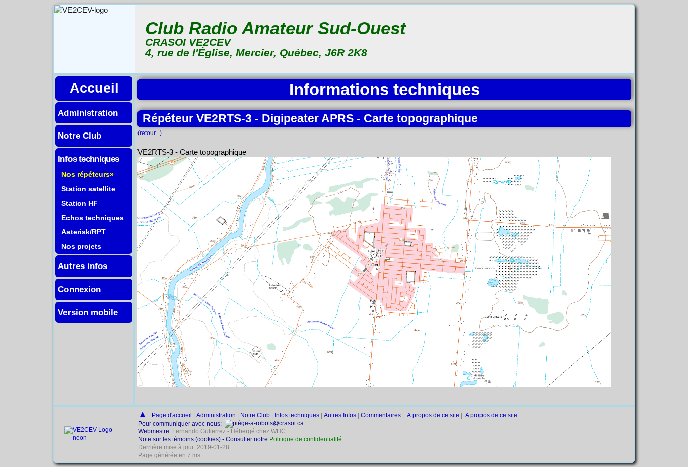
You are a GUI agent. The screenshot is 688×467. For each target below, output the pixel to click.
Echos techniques (92, 218)
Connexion (79, 289)
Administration (88, 113)
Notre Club (79, 135)
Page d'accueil (172, 415)
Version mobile (88, 312)
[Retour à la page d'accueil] (91, 437)
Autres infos (82, 266)
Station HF (79, 203)
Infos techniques (88, 159)
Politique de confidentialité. (306, 439)
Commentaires (381, 415)
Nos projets (81, 246)
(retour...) (149, 133)
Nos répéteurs (85, 174)
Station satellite (88, 189)
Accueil (94, 88)
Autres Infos (340, 415)
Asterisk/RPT (83, 232)
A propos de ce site (432, 415)
